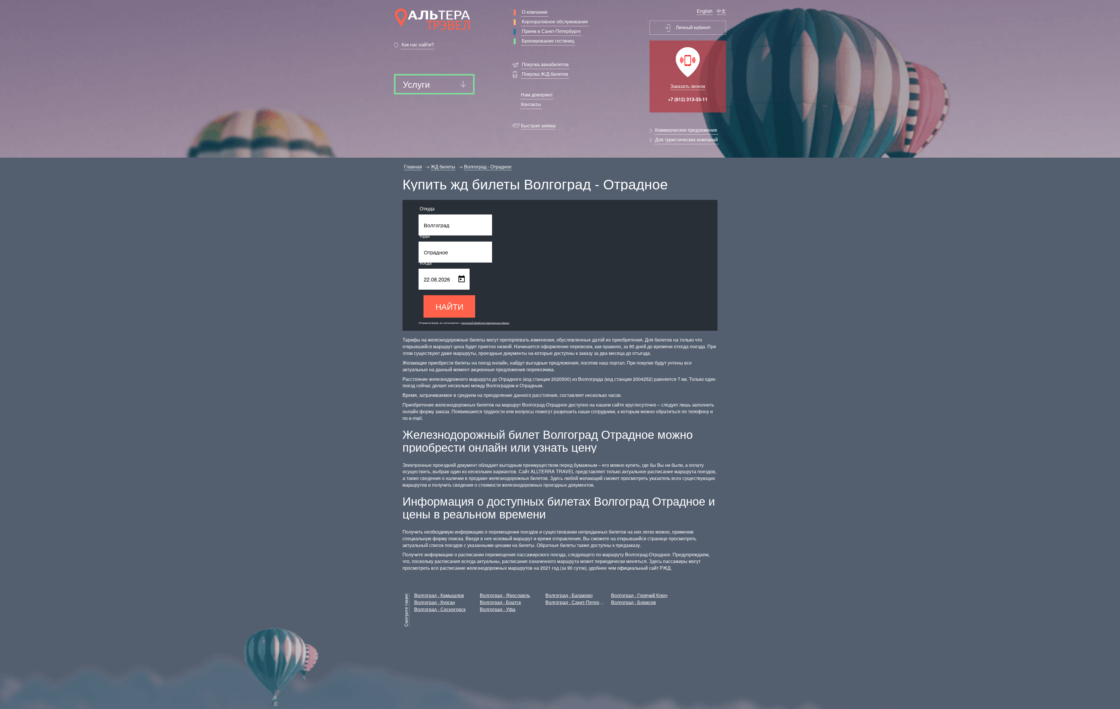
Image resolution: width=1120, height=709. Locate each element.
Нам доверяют (537, 94)
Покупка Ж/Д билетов (545, 74)
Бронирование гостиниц (548, 40)
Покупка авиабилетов (545, 64)
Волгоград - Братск (500, 602)
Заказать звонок (687, 86)
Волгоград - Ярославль (505, 595)
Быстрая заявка (538, 125)
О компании (534, 11)
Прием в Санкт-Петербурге (551, 31)
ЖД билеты (443, 166)
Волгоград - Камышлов (439, 595)
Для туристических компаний (686, 139)
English (705, 11)
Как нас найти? (418, 44)
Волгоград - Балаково (569, 595)
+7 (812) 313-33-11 (688, 99)
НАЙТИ (449, 306)
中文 (721, 11)
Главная (413, 166)
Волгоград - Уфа (497, 609)
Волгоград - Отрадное (488, 166)
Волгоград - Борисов (633, 602)
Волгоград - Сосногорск (440, 609)
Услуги (416, 84)
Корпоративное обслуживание (555, 21)
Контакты (531, 104)
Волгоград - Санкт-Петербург (576, 602)
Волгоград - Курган (434, 602)
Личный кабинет (693, 27)
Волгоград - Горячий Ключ (639, 595)
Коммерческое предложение (686, 129)
